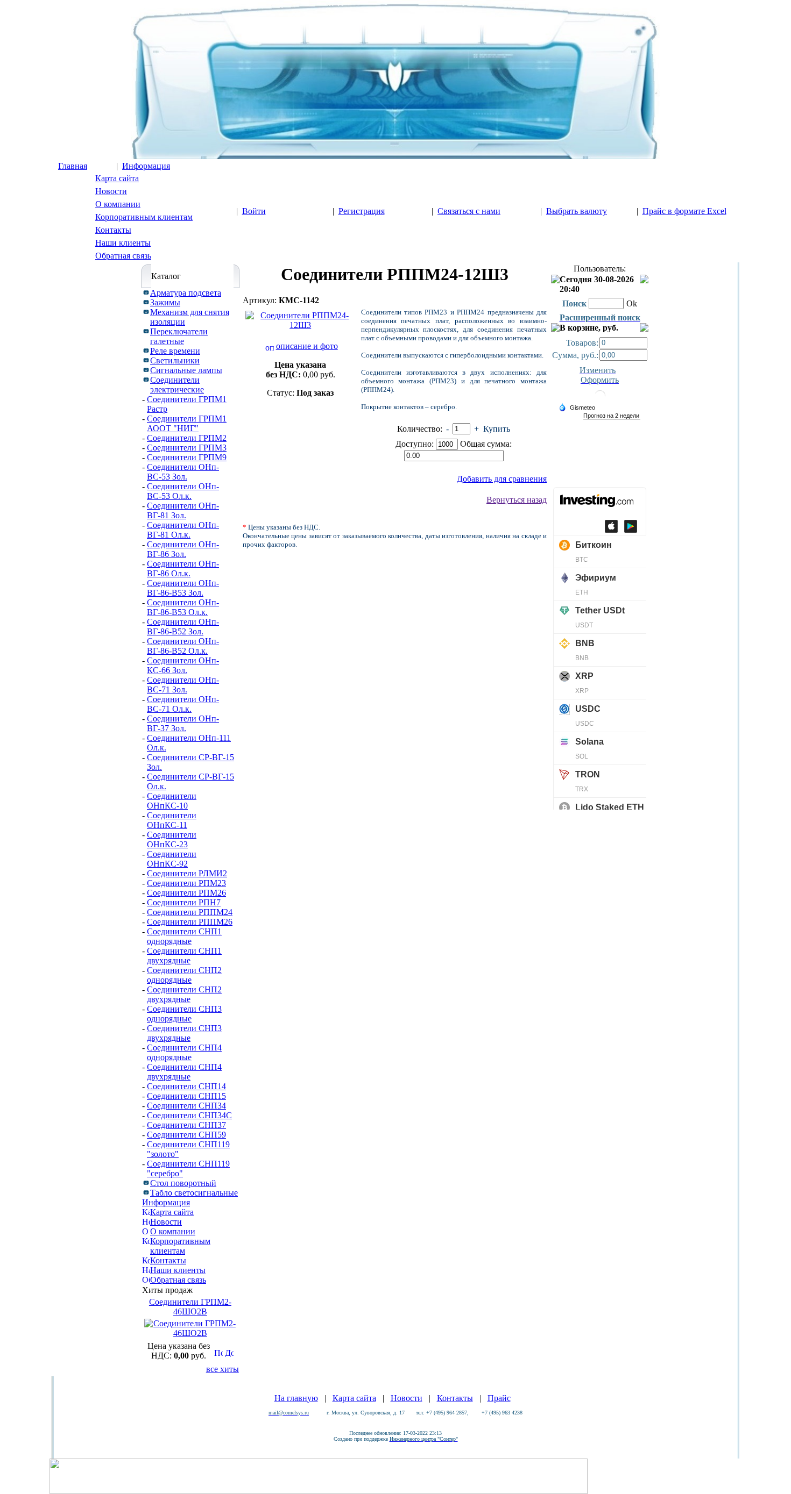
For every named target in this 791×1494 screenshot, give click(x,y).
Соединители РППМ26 (189, 921)
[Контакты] (146, 1258)
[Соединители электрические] (146, 378)
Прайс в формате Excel (684, 211)
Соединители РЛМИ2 (187, 873)
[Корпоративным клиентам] (146, 1239)
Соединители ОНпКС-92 (171, 858)
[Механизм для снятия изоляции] (146, 311)
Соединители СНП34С (189, 1115)
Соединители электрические (177, 384)
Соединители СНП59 (186, 1134)
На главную (296, 1398)
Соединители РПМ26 (186, 892)
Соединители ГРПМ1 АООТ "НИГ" (187, 423)
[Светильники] (146, 359)
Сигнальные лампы (186, 370)
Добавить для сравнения (502, 478)
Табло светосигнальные (194, 1192)
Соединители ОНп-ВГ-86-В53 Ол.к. (183, 607)
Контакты (113, 229)
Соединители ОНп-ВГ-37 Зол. (183, 723)
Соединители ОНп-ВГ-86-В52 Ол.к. (183, 646)
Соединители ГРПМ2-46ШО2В (190, 1306)
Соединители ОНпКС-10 (171, 800)
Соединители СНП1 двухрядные (184, 955)
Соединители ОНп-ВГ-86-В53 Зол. (183, 587)
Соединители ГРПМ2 (187, 437)
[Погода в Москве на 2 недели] (611, 415)
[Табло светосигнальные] (146, 1191)
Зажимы (165, 302)
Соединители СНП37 (186, 1125)
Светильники (175, 360)
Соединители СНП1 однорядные (184, 936)
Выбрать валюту (576, 211)
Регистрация (361, 211)
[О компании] (146, 1229)
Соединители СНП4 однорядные (184, 1052)
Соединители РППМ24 (189, 912)
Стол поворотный (183, 1183)
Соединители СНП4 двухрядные (184, 1071)
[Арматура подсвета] (146, 291)
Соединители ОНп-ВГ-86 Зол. (183, 549)
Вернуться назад (516, 499)
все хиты (222, 1369)
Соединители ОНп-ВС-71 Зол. (183, 684)
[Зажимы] (146, 301)
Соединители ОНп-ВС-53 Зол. (183, 471)
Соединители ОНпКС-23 (171, 839)
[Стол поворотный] (146, 1181)
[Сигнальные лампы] (146, 369)
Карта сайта (117, 178)
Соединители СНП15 (186, 1095)
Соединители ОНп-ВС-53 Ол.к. (183, 491)
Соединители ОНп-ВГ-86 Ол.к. (183, 568)
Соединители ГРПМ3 (187, 447)
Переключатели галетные (179, 336)
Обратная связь (123, 255)
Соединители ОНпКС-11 (171, 820)
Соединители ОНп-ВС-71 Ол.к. (183, 704)
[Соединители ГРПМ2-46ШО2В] (190, 1333)
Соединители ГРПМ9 (187, 457)
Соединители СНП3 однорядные (184, 1013)
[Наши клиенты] (146, 1268)
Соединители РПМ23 (186, 883)
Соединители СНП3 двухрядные (184, 1033)
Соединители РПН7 (184, 902)
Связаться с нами (468, 211)
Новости (111, 191)
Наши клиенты (123, 242)
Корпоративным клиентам (144, 216)
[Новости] (146, 1220)
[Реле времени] (146, 349)
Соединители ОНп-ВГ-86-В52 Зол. (183, 626)
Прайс (499, 1398)
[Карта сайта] (146, 1210)
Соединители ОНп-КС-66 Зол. (183, 665)
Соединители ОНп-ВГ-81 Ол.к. (183, 529)
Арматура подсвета (185, 292)
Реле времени (175, 350)
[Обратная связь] (146, 1278)
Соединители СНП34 (186, 1105)
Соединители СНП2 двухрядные (184, 994)
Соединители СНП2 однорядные (184, 975)
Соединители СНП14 (186, 1086)
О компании (117, 204)
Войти (254, 211)
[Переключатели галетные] (146, 330)
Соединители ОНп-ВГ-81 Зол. (183, 510)
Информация (146, 165)
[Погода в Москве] (600, 400)
